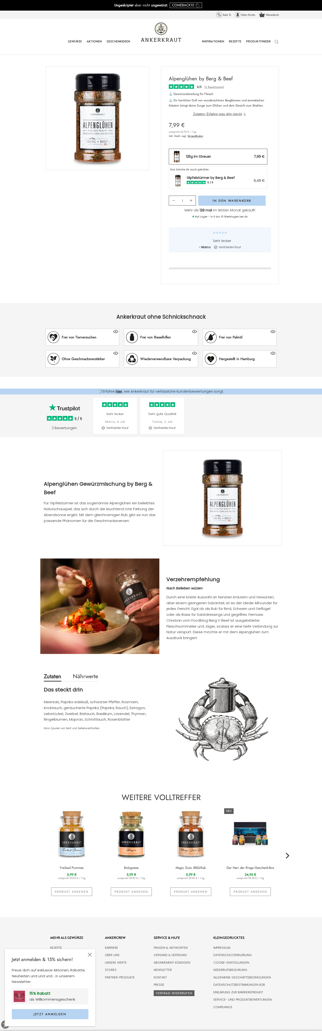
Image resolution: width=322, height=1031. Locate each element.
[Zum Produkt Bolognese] (131, 833)
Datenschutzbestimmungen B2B (239, 984)
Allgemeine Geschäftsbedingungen (242, 977)
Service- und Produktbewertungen (242, 999)
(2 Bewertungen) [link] (214, 87)
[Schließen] (90, 955)
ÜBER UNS (112, 955)
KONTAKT (160, 977)
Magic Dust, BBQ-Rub (191, 867)
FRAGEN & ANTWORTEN (171, 947)
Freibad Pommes (72, 867)
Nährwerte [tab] (85, 676)
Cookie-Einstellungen (231, 962)
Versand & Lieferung (170, 955)
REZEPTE (235, 45)
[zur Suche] (277, 44)
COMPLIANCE (222, 1007)
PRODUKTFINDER (258, 45)
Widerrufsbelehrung (230, 970)
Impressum (221, 947)
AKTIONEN (94, 45)
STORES (110, 970)
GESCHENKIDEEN (118, 45)
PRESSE (159, 984)
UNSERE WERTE (116, 962)
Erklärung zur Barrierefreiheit (238, 992)
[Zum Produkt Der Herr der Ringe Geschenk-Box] (250, 833)
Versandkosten (195, 136)
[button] (82, 337)
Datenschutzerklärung (232, 955)
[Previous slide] (90, 419)
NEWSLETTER (163, 970)
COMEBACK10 (183, 5)
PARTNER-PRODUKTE (120, 977)
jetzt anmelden (50, 1014)
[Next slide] (281, 419)
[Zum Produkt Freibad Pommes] (71, 833)
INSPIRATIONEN (213, 45)
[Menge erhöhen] (191, 200)
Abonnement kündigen (172, 962)
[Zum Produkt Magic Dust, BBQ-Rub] (190, 833)
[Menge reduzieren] (173, 200)
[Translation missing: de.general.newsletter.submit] (21, 996)
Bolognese (131, 867)
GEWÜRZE (75, 45)
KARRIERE (111, 947)
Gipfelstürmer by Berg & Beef (211, 177)
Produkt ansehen (71, 892)
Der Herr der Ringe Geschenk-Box (250, 867)
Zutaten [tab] (52, 676)
